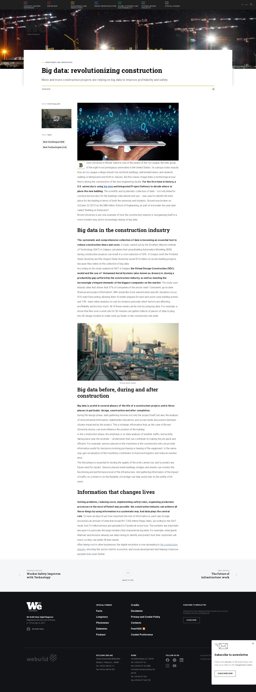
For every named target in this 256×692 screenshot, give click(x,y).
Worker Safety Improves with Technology (43, 574)
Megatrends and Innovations (79, 7)
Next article (223, 571)
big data (108, 186)
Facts (99, 611)
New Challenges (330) (53, 142)
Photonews (102, 622)
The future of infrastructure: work (215, 574)
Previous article (34, 571)
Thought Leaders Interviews (32, 7)
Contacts (136, 622)
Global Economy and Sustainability (128, 7)
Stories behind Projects (148, 7)
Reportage (52, 6)
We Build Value (38, 629)
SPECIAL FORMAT (172, 6)
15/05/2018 (46, 89)
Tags (49, 135)
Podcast (100, 634)
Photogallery (53, 104)
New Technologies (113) (55, 147)
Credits (135, 605)
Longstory (102, 616)
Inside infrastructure (105, 6)
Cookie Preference (142, 634)
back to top (127, 580)
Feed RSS (136, 628)
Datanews (101, 628)
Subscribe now (225, 673)
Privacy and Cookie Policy (145, 616)
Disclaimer (137, 611)
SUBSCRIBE (191, 620)
